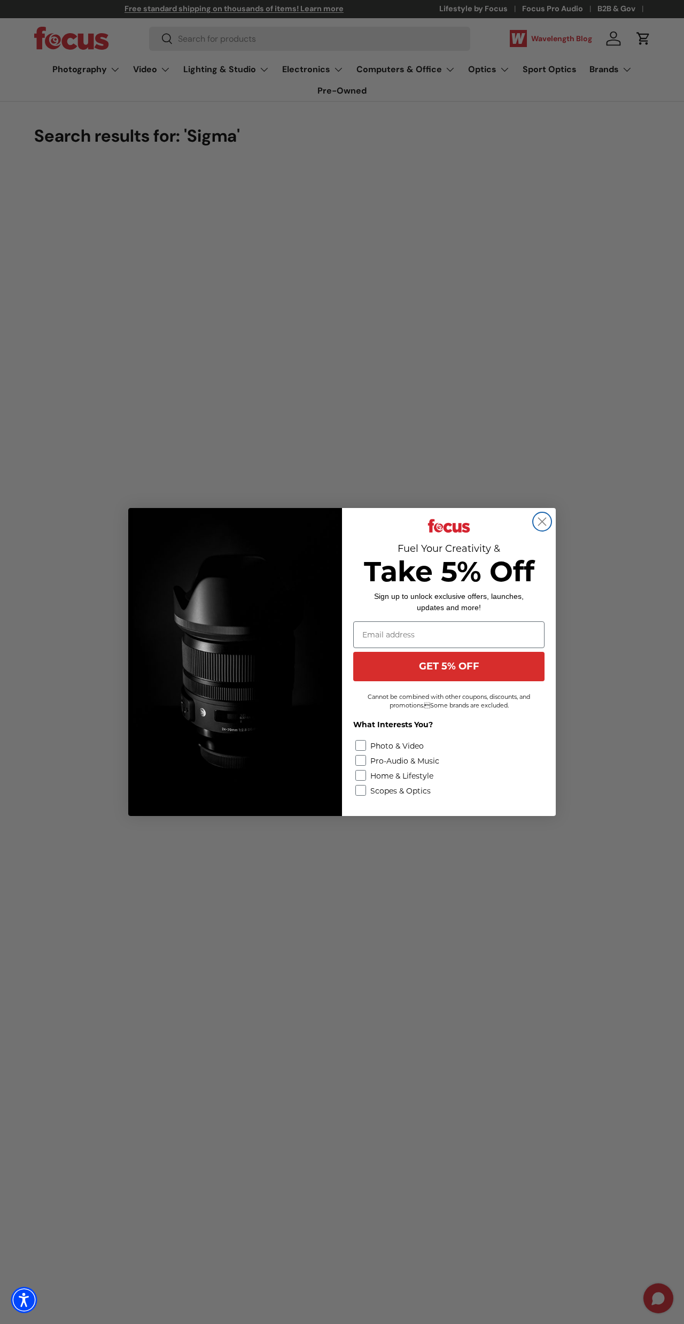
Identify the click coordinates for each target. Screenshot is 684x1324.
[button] (24, 1300)
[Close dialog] (542, 521)
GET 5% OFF (449, 666)
